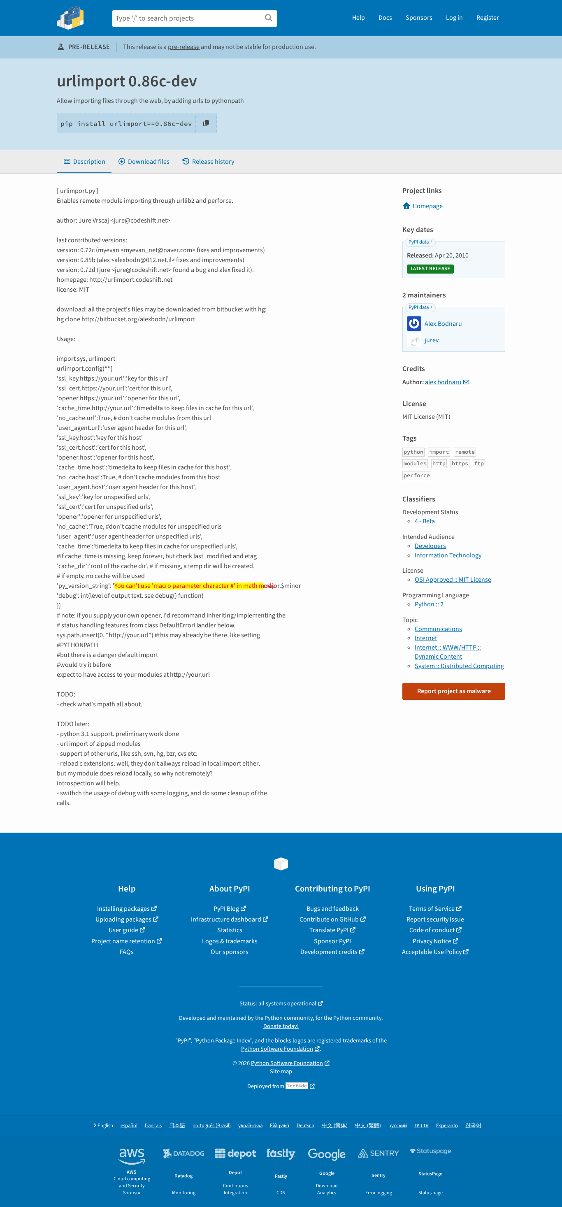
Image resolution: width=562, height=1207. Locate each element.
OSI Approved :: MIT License (453, 579)
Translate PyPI (328, 930)
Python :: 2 (429, 604)
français (153, 1125)
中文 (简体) (335, 1125)
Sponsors (419, 17)
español (129, 1125)
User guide (123, 930)
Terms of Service (432, 908)
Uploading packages (123, 919)
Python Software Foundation (277, 1049)
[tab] (84, 161)
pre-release (184, 46)
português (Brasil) (212, 1125)
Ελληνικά (279, 1125)
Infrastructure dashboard (226, 919)
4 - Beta (425, 521)
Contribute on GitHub (329, 919)
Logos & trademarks (230, 941)
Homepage (428, 206)
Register (487, 17)
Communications (438, 629)
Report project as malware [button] (454, 691)
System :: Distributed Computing (459, 666)
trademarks (357, 1040)
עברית (421, 1125)
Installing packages (123, 908)
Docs (385, 17)
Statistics (229, 930)
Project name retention (123, 941)
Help (358, 17)
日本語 (177, 1125)
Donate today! (281, 1026)
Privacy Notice (432, 941)
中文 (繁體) (368, 1125)
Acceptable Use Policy (432, 951)
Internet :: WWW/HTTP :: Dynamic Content (448, 652)
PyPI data (419, 242)
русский (397, 1125)
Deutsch (305, 1125)
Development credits (329, 951)
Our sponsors (229, 951)
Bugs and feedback (333, 908)
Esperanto (447, 1125)
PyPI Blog (226, 908)
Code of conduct (432, 930)
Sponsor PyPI (332, 941)
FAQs (127, 951)
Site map (281, 1071)
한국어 (473, 1125)
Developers (430, 545)
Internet (426, 638)
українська (250, 1125)
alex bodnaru (443, 382)
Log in (454, 17)
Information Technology (448, 555)
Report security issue (435, 919)
